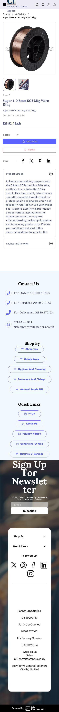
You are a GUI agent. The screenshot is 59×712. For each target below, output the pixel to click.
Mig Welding (20, 13)
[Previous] (7, 48)
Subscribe (29, 511)
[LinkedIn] (48, 160)
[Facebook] (22, 160)
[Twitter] (31, 160)
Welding (6, 13)
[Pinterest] (40, 160)
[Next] (51, 48)
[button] (42, 4)
